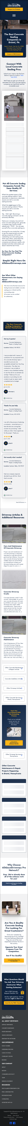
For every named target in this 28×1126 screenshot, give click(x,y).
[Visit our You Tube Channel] (10, 1123)
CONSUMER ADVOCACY (8, 1074)
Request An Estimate (14, 9)
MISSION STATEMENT (7, 1081)
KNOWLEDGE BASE (7, 1095)
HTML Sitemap (19, 1117)
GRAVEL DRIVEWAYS (7, 1035)
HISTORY (4, 1070)
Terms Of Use (16, 1115)
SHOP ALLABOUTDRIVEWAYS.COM (10, 1088)
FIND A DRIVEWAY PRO (8, 1092)
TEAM (3, 1077)
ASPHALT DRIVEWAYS (7, 1024)
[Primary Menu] (14, 15)
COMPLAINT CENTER (7, 1056)
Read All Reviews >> (21, 502)
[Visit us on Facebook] (13, 1123)
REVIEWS (4, 1060)
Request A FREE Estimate (14, 54)
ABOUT (4, 1067)
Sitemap (9, 1115)
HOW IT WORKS (6, 1046)
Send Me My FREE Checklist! (14, 1003)
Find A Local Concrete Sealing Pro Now (14, 883)
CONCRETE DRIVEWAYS (8, 1028)
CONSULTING (5, 1099)
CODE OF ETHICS (6, 1053)
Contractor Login (13, 1119)
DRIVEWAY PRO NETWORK (8, 1038)
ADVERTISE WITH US (7, 1102)
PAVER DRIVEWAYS (6, 1031)
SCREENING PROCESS (7, 1049)
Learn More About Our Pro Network (14, 960)
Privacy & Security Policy (9, 1117)
